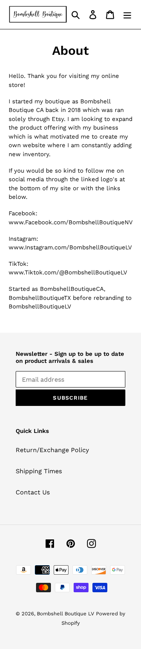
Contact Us (33, 492)
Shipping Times (39, 471)
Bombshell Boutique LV (65, 614)
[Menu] (127, 14)
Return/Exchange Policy (52, 450)
